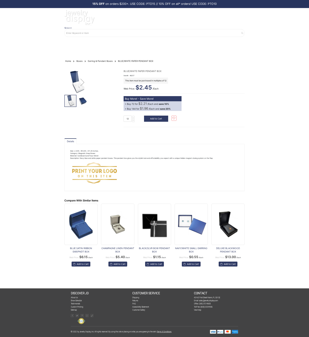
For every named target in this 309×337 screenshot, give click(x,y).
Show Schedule (76, 300)
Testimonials (75, 304)
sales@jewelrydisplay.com (208, 300)
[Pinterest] (82, 315)
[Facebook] (72, 315)
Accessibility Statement (140, 307)
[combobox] (154, 33)
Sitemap (74, 310)
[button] (82, 82)
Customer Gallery (138, 310)
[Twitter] (77, 315)
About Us (74, 297)
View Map (197, 310)
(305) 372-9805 (205, 304)
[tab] (70, 141)
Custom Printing (77, 307)
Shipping (135, 297)
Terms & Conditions (164, 332)
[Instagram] (87, 315)
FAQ (134, 304)
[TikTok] (92, 315)
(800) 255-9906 (206, 307)
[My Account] (98, 42)
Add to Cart (82, 264)
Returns (135, 300)
